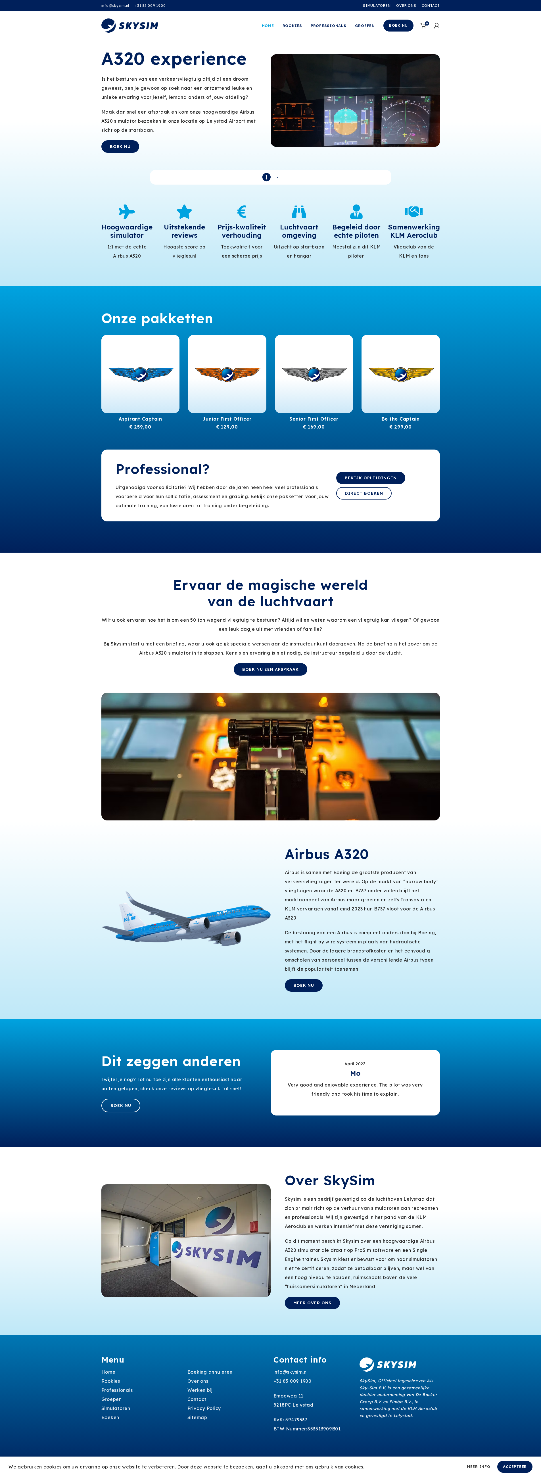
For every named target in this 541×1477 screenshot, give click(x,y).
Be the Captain (401, 419)
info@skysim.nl (115, 5)
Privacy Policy (204, 1408)
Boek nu (398, 25)
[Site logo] (129, 25)
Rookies (110, 1381)
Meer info (479, 1466)
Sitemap (197, 1417)
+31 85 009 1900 (150, 5)
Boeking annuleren (210, 1372)
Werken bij (200, 1390)
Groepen (111, 1399)
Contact (196, 1399)
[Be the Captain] (401, 374)
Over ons (197, 1381)
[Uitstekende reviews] (184, 211)
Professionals (117, 1390)
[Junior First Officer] (227, 374)
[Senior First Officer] (314, 374)
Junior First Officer (227, 419)
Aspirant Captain (140, 419)
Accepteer (515, 1466)
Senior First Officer (313, 419)
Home (108, 1372)
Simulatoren (115, 1408)
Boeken (110, 1417)
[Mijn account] (437, 25)
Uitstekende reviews (184, 231)
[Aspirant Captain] (140, 374)
